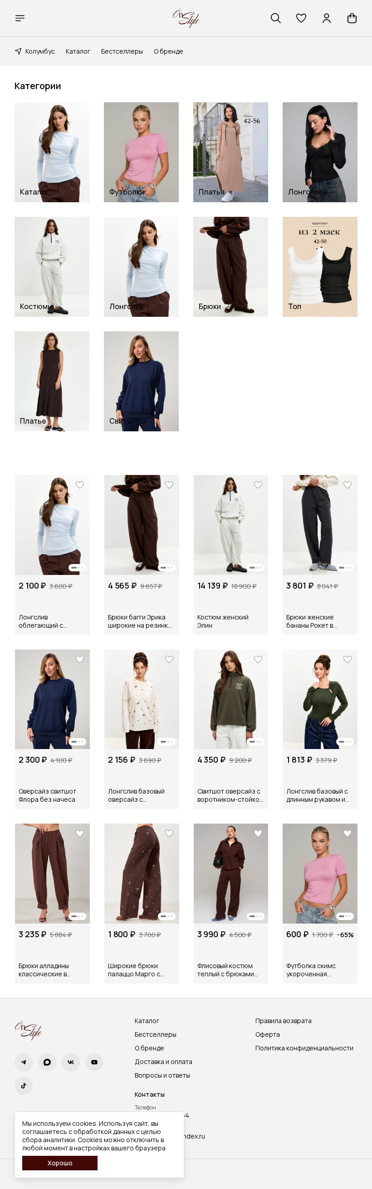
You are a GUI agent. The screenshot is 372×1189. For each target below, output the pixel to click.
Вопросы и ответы (162, 1075)
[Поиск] (275, 18)
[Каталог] (20, 18)
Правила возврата (283, 1021)
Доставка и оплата (163, 1062)
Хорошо (60, 1163)
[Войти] (326, 18)
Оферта (267, 1034)
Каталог (78, 51)
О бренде (168, 51)
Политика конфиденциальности (304, 1048)
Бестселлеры (122, 51)
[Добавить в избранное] (80, 485)
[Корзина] (352, 18)
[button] (301, 18)
